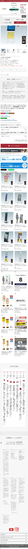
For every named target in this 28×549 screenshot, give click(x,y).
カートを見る (14, 13)
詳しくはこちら (14, 512)
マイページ (14, 11)
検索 (24, 16)
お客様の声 (20, 459)
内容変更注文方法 (21, 456)
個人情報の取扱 (4, 540)
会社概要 (7, 19)
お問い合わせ (20, 22)
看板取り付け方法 (21, 457)
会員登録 (20, 451)
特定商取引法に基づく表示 (7, 537)
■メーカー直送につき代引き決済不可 (10, 127)
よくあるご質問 (7, 22)
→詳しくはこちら (14, 458)
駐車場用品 (14, 3)
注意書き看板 (14, 5)
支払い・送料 (20, 19)
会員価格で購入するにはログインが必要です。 (11, 125)
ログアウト (20, 455)
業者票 (14, 7)
